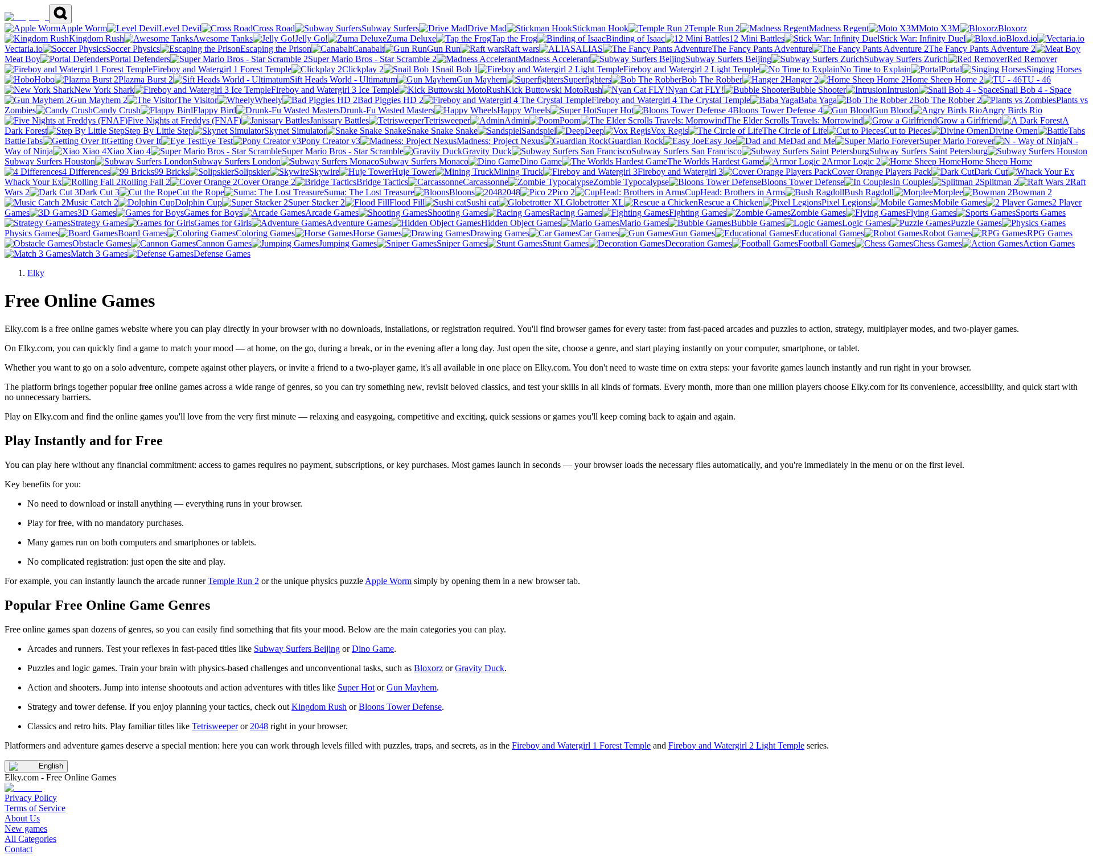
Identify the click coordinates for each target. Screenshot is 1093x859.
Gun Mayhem (412, 687)
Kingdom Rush (319, 707)
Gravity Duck (479, 668)
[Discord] (23, 787)
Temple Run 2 (233, 581)
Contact (18, 849)
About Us (22, 818)
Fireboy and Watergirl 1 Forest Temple (581, 745)
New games (26, 828)
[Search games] (60, 14)
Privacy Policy (31, 798)
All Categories (30, 839)
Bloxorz (428, 668)
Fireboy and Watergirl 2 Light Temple (736, 745)
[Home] (27, 17)
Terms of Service (35, 808)
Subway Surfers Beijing (297, 649)
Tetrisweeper (215, 726)
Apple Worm (388, 581)
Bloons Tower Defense (400, 707)
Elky (35, 273)
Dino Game (373, 649)
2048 (259, 726)
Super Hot (356, 687)
